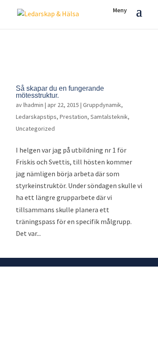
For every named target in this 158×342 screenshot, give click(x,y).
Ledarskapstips (36, 117)
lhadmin (33, 105)
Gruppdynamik (102, 105)
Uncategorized (35, 128)
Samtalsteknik (109, 117)
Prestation (73, 117)
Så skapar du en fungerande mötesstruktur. (60, 92)
